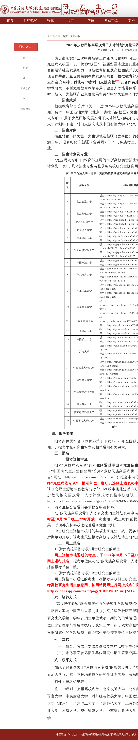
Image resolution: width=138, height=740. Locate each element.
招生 (50, 20)
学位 (91, 20)
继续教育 (26, 109)
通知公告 (25, 47)
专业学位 (111, 20)
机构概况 (30, 20)
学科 (131, 20)
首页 (10, 20)
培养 (70, 20)
